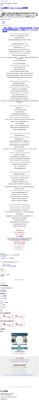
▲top (1, 267)
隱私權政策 (25, 386)
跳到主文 (2, 10)
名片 (3, 23)
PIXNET (12, 386)
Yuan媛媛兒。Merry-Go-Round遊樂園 (14, 8)
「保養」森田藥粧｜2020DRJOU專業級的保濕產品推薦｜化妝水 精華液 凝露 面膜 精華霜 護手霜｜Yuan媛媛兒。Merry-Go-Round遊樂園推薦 (20, 29)
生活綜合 (8, 19)
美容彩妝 (8, 264)
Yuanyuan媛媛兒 (3, 256)
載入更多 (2, 269)
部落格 (3, 22)
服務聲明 (29, 386)
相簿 (3, 21)
